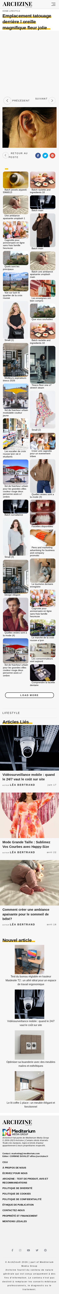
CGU (5, 1162)
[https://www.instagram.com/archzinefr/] (20, 1250)
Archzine (20, 4)
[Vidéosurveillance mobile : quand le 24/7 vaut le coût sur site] (29, 748)
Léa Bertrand (22, 784)
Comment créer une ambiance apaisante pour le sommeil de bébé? (25, 914)
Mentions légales (14, 1221)
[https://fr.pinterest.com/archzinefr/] (46, 1250)
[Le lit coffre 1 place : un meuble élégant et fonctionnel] (29, 1099)
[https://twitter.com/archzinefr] (37, 1250)
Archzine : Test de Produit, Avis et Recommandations (25, 1180)
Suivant (41, 100)
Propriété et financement (20, 1216)
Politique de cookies (16, 1193)
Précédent (20, 100)
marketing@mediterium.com (25, 1153)
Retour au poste (18, 155)
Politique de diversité (17, 1188)
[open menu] (53, 4)
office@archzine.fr (39, 1156)
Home (5, 11)
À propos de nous (14, 1167)
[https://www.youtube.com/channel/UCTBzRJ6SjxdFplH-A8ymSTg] (29, 1250)
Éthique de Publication (18, 1204)
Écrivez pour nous (15, 1173)
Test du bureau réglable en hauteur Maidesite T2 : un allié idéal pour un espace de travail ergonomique (31, 980)
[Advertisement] (29, 63)
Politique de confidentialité (21, 1199)
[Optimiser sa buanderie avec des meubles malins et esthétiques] (29, 1058)
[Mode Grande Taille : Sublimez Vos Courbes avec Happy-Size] (29, 815)
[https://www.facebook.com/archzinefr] (13, 1250)
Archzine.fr (20, 1123)
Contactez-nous (13, 1210)
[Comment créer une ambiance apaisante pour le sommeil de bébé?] (29, 883)
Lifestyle (14, 11)
